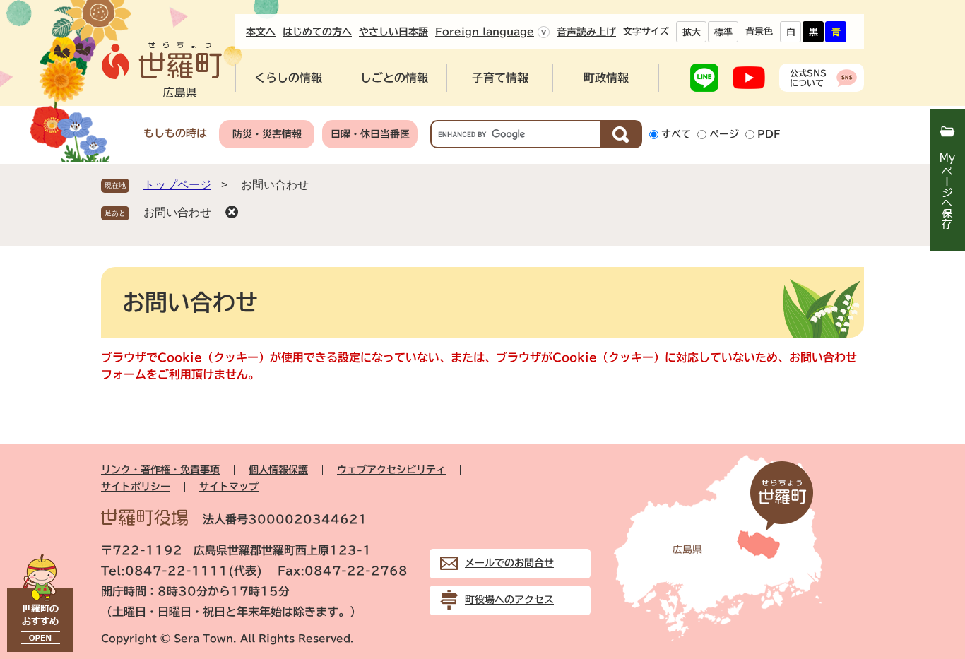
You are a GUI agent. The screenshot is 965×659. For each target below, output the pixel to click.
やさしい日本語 (393, 32)
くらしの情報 (288, 77)
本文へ (261, 32)
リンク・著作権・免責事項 (160, 470)
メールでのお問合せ (509, 563)
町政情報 (606, 77)
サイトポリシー (135, 487)
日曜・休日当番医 (370, 134)
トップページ (177, 185)
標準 (723, 32)
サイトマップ (229, 487)
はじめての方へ (317, 32)
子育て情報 (500, 77)
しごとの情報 (394, 77)
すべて (676, 134)
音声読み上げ (586, 32)
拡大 (691, 32)
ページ (724, 134)
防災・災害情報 (267, 134)
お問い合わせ (177, 212)
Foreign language (484, 32)
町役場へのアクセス (509, 600)
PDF (769, 134)
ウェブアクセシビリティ (391, 470)
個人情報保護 (278, 470)
